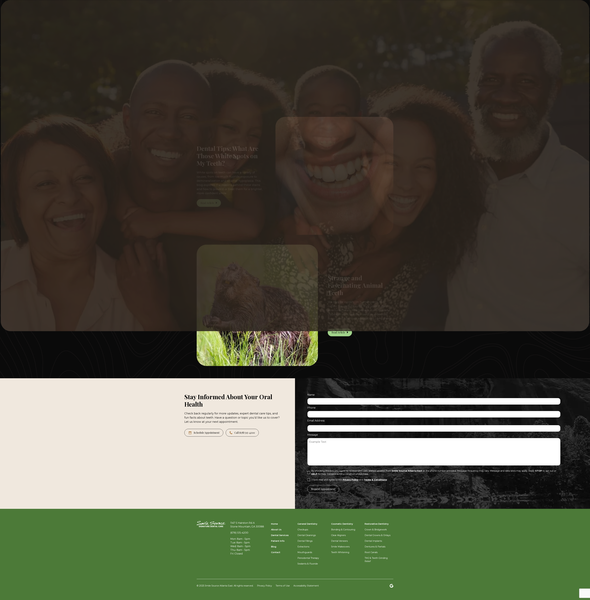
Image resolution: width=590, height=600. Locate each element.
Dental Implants (373, 541)
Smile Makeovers (340, 546)
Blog (273, 546)
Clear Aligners (338, 535)
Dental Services (280, 535)
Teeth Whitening (340, 552)
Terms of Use (283, 585)
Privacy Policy (264, 585)
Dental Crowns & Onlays (377, 535)
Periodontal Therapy (308, 558)
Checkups (302, 529)
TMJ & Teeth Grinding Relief (376, 560)
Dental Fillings (305, 541)
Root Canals (371, 552)
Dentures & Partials (375, 546)
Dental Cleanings (306, 535)
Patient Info (278, 541)
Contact (275, 552)
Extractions (303, 546)
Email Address (315, 420)
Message (312, 434)
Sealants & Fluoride (307, 563)
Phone (311, 407)
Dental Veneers (339, 541)
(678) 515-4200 (239, 532)
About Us (276, 529)
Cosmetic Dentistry (342, 524)
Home (274, 524)
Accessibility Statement (306, 585)
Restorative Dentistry (377, 524)
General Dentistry (307, 524)
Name (311, 394)
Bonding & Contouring (343, 529)
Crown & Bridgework (376, 529)
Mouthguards (304, 552)
